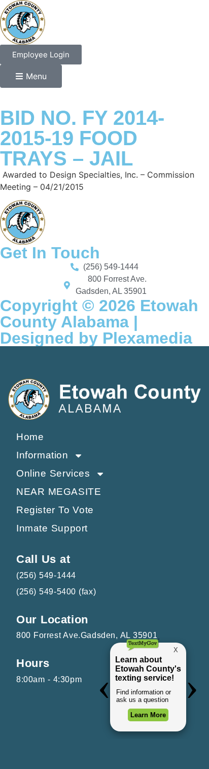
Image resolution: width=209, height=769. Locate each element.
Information (42, 455)
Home (30, 436)
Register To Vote (55, 510)
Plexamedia (147, 338)
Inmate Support (52, 528)
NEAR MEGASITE (58, 491)
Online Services (53, 473)
